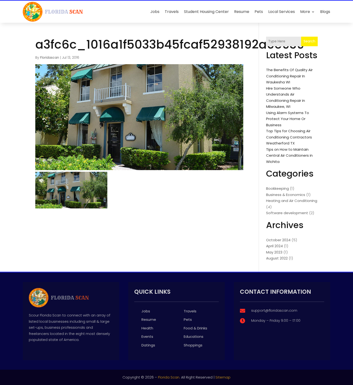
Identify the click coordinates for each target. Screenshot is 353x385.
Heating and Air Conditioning (291, 200)
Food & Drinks (195, 328)
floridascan (49, 57)
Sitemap (223, 377)
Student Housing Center (206, 11)
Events (147, 336)
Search (309, 41)
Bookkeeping (277, 188)
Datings (148, 345)
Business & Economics (285, 194)
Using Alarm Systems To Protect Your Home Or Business (287, 118)
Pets (259, 11)
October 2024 (278, 239)
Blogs (325, 11)
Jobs (154, 11)
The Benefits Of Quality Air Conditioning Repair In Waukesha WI (289, 76)
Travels (172, 11)
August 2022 (277, 258)
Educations (193, 336)
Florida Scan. (169, 377)
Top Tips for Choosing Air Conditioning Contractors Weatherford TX (289, 137)
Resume (241, 11)
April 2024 (274, 245)
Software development (287, 212)
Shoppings (193, 345)
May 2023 (274, 252)
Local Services (281, 11)
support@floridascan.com (274, 310)
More (305, 11)
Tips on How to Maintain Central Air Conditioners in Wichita (289, 155)
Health (147, 328)
